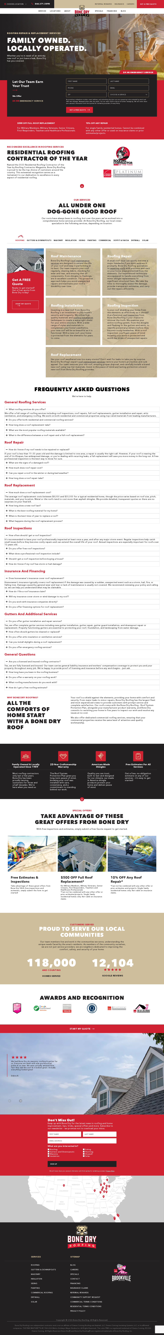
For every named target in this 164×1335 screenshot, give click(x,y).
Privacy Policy (115, 103)
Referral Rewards (103, 4)
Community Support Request (85, 1297)
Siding (88, 1149)
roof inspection (131, 315)
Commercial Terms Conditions (86, 1302)
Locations (55, 11)
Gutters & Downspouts (43, 1269)
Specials (99, 11)
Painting (89, 1152)
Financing (112, 11)
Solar (87, 1156)
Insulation (54, 1156)
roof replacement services (91, 362)
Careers (130, 4)
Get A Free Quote (148, 4)
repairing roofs (117, 268)
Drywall (89, 1154)
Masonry (54, 1154)
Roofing (54, 1149)
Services (42, 11)
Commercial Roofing (42, 1292)
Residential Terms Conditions (85, 1306)
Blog (123, 11)
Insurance (119, 4)
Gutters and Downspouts (62, 1152)
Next (20, 1100)
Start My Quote (23, 304)
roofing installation (83, 317)
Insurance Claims (79, 1288)
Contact (75, 1279)
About (67, 11)
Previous (9, 1100)
